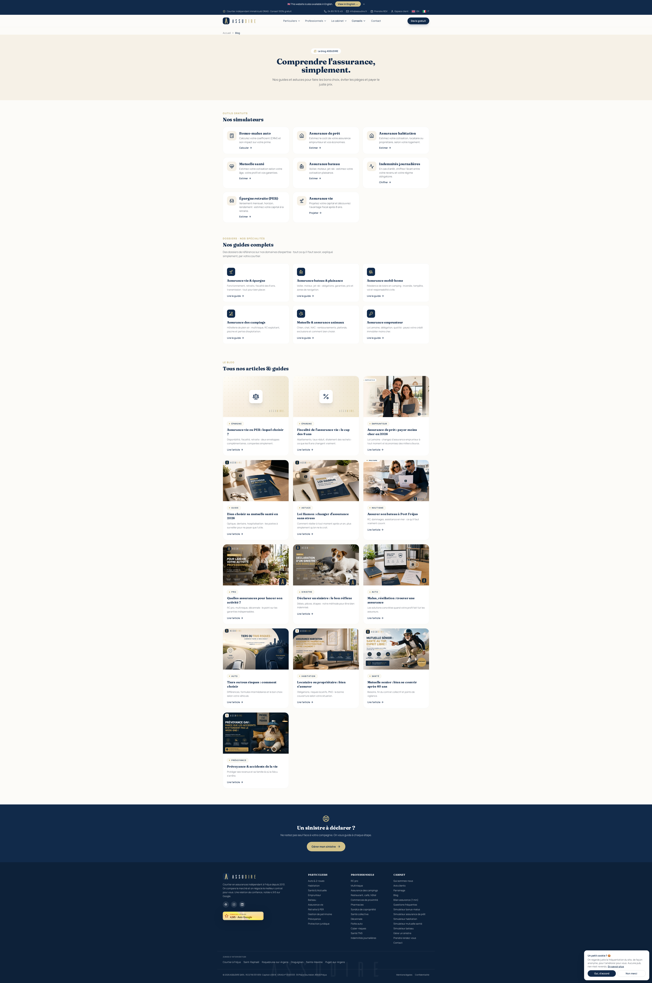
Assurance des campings (364, 890)
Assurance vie (315, 904)
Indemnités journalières (363, 938)
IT (428, 11)
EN (417, 11)
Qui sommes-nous (403, 880)
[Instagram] (234, 904)
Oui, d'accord (601, 973)
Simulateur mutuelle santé (407, 923)
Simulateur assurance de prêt (409, 914)
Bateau (312, 899)
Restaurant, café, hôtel (363, 895)
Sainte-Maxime (314, 962)
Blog (395, 895)
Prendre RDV (380, 11)
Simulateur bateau (403, 928)
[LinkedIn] (242, 904)
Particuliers (290, 21)
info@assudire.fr (358, 11)
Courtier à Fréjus (232, 962)
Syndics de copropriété (363, 909)
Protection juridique (318, 923)
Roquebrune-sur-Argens (275, 962)
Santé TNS (357, 933)
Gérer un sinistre (402, 933)
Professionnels (314, 21)
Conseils (357, 21)
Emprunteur (314, 895)
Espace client (401, 11)
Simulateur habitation (405, 918)
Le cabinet (337, 21)
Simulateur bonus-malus (406, 909)
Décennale (356, 918)
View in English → (348, 4)
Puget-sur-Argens (335, 962)
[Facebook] (226, 904)
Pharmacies (357, 904)
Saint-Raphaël (251, 962)
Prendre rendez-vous (404, 938)
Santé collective (359, 914)
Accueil (227, 32)
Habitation (314, 885)
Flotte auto (357, 923)
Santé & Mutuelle (317, 890)
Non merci (631, 973)
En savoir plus (616, 966)
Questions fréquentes (405, 904)
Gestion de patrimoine (320, 914)
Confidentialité (422, 974)
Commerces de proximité (364, 899)
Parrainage (399, 890)
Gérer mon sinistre (324, 846)
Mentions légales (404, 974)
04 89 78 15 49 (335, 11)
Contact (376, 21)
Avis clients (399, 885)
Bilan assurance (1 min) (405, 899)
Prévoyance (314, 918)
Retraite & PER (316, 909)
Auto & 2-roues (316, 880)
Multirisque (357, 885)
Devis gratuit (418, 20)
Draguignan (297, 962)
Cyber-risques (358, 928)
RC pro (354, 880)
